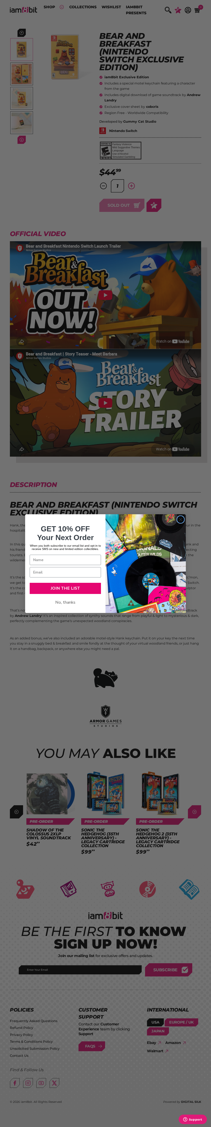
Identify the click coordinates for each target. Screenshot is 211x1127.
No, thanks (65, 602)
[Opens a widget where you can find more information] (192, 1120)
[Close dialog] (180, 519)
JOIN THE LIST (65, 588)
